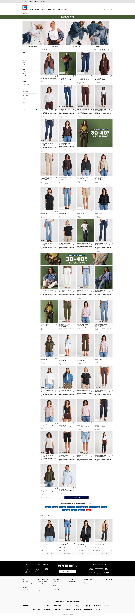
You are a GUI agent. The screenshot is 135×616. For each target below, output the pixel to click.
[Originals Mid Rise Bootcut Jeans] (110, 244)
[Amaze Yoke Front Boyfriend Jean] (110, 391)
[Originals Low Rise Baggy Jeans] (67, 277)
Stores (24, 579)
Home (23, 13)
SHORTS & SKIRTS (94, 507)
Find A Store (25, 581)
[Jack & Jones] (88, 609)
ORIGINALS (66, 510)
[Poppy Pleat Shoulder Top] (49, 198)
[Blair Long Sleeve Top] (67, 130)
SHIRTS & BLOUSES (82, 507)
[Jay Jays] (36, 1)
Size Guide (40, 587)
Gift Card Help (56, 585)
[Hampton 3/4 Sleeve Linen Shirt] (103, 198)
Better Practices (26, 596)
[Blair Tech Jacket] (49, 63)
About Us (24, 587)
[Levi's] (88, 606)
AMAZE (104, 507)
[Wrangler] (47, 609)
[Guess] (37, 609)
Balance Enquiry (57, 583)
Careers (24, 591)
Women (43, 9)
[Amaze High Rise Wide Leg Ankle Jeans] (85, 345)
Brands (60, 9)
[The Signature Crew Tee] (55, 391)
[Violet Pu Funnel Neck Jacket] (85, 530)
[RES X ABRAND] (67, 609)
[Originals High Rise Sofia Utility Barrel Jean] (73, 324)
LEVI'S (74, 510)
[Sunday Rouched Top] (85, 230)
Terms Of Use (65, 614)
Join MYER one (72, 581)
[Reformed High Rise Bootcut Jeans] (55, 143)
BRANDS (81, 510)
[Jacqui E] (43, 1)
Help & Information (43, 579)
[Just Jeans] (26, 606)
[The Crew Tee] (49, 311)
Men (54, 9)
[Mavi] (57, 609)
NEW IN (48, 507)
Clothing (24, 60)
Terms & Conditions (26, 593)
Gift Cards (56, 579)
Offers (37, 9)
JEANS (55, 507)
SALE (88, 510)
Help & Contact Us (42, 589)
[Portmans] (25, 1)
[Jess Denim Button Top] (49, 277)
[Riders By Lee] (98, 606)
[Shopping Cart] (111, 9)
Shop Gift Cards (57, 581)
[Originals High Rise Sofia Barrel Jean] (91, 110)
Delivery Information (42, 581)
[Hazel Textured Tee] (55, 456)
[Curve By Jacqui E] (78, 606)
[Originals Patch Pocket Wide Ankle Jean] (103, 97)
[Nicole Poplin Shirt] (67, 475)
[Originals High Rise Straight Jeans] (73, 110)
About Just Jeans (26, 589)
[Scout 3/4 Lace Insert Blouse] (67, 164)
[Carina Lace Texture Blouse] (49, 97)
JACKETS (63, 507)
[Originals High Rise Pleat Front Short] (67, 410)
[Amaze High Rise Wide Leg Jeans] (91, 76)
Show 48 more (76, 497)
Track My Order (41, 583)
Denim (24, 58)
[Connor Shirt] (103, 345)
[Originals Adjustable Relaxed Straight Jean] (49, 164)
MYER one (71, 579)
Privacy (71, 614)
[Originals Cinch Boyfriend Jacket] (103, 63)
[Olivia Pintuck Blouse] (85, 311)
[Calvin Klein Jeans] (108, 606)
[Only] (78, 609)
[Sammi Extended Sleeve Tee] (67, 230)
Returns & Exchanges (43, 585)
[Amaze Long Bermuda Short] (91, 211)
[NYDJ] (98, 609)
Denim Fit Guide (57, 589)
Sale (65, 9)
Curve (49, 9)
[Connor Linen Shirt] (49, 345)
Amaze (24, 64)
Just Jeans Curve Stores (28, 583)
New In (31, 9)
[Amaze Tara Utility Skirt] (73, 391)
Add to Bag (49, 553)
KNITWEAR (71, 507)
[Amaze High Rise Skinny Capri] (73, 76)
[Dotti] (47, 606)
